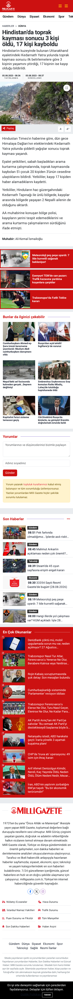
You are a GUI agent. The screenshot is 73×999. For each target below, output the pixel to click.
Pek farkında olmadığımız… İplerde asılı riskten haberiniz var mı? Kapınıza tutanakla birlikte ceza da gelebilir (48, 535)
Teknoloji (33, 561)
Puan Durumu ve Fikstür (19, 918)
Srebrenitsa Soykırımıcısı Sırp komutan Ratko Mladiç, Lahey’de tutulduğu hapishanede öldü (54, 385)
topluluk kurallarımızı (35, 484)
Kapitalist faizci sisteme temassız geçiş (16, 418)
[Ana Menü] (65, 6)
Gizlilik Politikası (31, 994)
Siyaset (34, 16)
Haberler (8, 26)
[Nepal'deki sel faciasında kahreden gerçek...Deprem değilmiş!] (19, 369)
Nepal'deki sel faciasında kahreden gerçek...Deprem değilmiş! (17, 384)
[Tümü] (68, 519)
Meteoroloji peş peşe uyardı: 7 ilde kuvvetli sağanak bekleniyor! (46, 602)
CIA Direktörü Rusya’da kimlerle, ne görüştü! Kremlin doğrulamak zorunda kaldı (53, 420)
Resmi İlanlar (48, 948)
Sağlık (34, 948)
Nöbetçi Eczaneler (16, 901)
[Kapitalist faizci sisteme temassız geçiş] (19, 405)
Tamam (47, 995)
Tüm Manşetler (50, 918)
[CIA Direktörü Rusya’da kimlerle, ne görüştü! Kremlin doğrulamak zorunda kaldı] (54, 405)
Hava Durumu (50, 901)
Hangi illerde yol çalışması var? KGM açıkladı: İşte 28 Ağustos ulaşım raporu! (48, 618)
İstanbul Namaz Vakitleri (21, 910)
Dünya (21, 16)
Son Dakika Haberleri (18, 926)
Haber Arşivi (49, 926)
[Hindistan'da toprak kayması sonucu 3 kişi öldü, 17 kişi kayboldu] (36, 103)
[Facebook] (30, 891)
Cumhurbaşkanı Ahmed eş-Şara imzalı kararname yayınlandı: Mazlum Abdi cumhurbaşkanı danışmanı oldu (17, 349)
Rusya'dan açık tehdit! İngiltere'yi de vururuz (50, 344)
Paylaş (10, 128)
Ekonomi (48, 16)
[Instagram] (43, 891)
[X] (36, 891)
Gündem (8, 16)
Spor (61, 16)
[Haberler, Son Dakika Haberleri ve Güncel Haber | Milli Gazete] (8, 5)
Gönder (10, 472)
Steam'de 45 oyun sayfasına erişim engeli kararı (46, 568)
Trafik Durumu (50, 910)
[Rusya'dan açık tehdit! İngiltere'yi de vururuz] (54, 331)
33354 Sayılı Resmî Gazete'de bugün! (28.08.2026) (47, 585)
